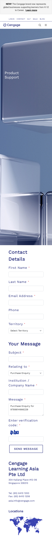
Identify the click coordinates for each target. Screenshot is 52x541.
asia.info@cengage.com (22, 500)
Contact (21, 19)
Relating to (19, 366)
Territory (17, 324)
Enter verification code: (23, 423)
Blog (42, 19)
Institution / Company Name (23, 383)
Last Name (19, 282)
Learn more (31, 10)
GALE (35, 19)
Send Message (26, 448)
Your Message (25, 344)
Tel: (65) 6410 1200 (19, 493)
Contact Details (18, 255)
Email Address (22, 296)
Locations (16, 511)
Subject (16, 352)
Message (17, 399)
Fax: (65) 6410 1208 (19, 496)
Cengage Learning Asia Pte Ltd (24, 469)
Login (12, 19)
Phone (14, 310)
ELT (29, 19)
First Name (19, 267)
